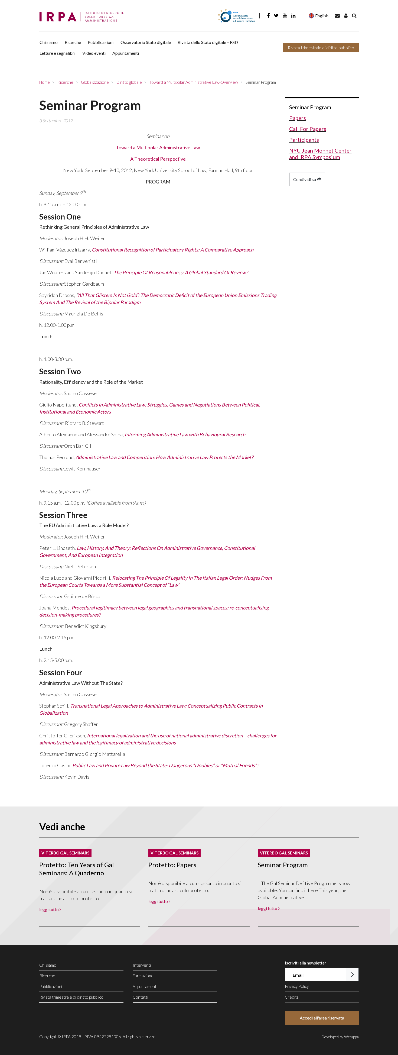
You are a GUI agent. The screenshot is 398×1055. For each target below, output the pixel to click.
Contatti (140, 997)
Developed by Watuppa (340, 1036)
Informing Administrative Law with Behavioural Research (185, 434)
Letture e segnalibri (57, 53)
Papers (297, 118)
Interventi (142, 965)
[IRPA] (83, 17)
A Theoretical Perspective (158, 159)
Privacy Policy (297, 986)
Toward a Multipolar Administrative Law (158, 147)
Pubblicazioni (100, 42)
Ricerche (73, 42)
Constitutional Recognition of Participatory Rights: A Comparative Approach (172, 250)
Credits (292, 997)
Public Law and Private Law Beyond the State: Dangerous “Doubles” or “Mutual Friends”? (165, 765)
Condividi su (305, 179)
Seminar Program (310, 107)
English (321, 15)
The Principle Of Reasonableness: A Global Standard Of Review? (180, 272)
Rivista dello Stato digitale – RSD (208, 42)
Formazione (143, 975)
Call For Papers (307, 128)
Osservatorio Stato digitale (145, 42)
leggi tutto (49, 909)
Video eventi (94, 53)
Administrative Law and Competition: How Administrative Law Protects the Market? (164, 457)
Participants (304, 139)
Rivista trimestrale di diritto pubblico (321, 47)
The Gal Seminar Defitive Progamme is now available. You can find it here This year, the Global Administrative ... (304, 890)
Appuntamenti (125, 53)
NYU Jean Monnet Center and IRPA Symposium (320, 153)
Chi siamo (49, 42)
